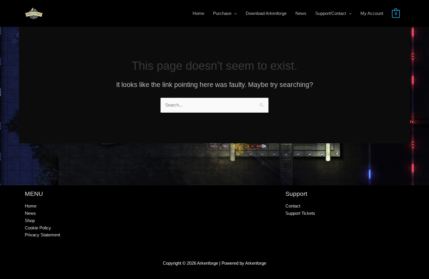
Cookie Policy (38, 227)
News (30, 213)
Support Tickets (300, 213)
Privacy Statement (42, 234)
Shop (30, 220)
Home (30, 205)
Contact (292, 205)
